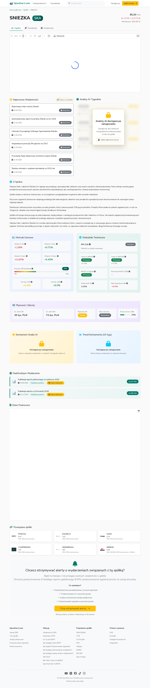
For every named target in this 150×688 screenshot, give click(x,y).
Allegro (79, 646)
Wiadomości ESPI (49, 632)
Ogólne (17, 28)
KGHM (78, 650)
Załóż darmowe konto (110, 140)
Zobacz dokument (56, 383)
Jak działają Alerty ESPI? (52, 643)
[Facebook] (75, 673)
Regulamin (114, 643)
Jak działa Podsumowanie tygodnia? (56, 646)
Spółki (25, 10)
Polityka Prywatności (118, 639)
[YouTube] (66, 673)
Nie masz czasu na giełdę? (53, 660)
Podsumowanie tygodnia (19, 643)
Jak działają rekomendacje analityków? (57, 650)
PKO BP (79, 653)
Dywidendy (55, 3)
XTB (78, 636)
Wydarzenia (48, 28)
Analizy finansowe (17, 639)
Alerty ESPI (14, 632)
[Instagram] (84, 673)
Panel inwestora (16, 646)
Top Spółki (14, 636)
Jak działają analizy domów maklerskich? (58, 653)
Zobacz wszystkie (66, 100)
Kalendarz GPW (49, 636)
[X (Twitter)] (71, 673)
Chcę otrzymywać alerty (73, 608)
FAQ (111, 632)
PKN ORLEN (80, 632)
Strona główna (15, 10)
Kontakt (113, 636)
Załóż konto (129, 3)
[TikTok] (80, 673)
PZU (78, 643)
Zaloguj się (115, 3)
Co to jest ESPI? (49, 639)
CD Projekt (80, 639)
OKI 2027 (46, 657)
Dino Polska (81, 657)
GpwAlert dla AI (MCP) (51, 664)
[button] (40, 3)
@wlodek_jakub (78, 681)
